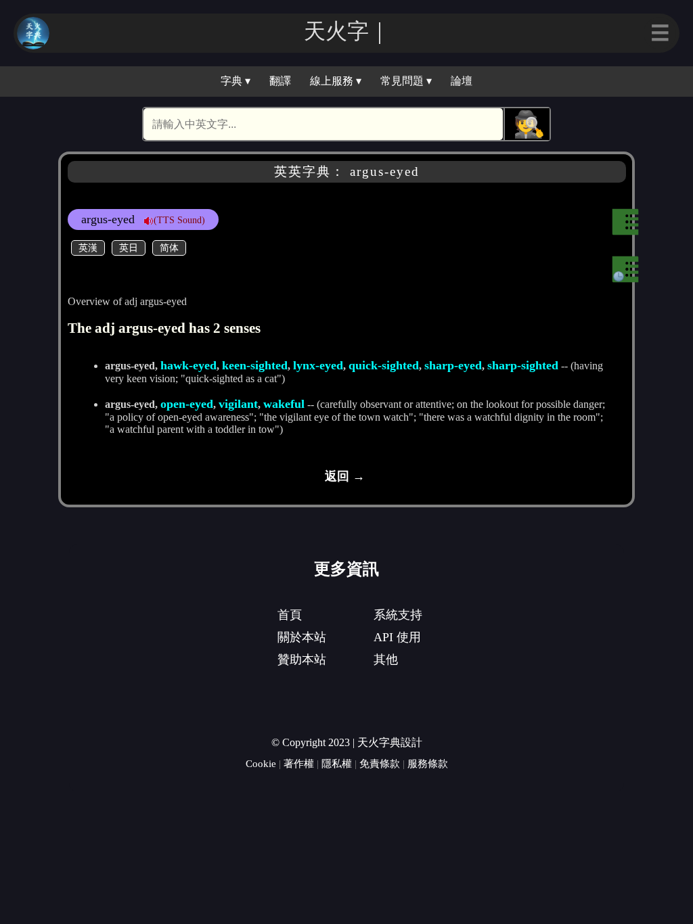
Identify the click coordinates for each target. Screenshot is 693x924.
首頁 (289, 615)
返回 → (345, 476)
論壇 (461, 81)
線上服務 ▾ (335, 81)
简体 (169, 247)
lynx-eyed (318, 365)
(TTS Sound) (179, 219)
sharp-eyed (453, 365)
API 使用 (397, 637)
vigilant (238, 404)
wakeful (284, 404)
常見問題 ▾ (406, 81)
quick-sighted (384, 365)
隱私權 (336, 763)
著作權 (299, 763)
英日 (128, 247)
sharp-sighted (522, 365)
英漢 (88, 247)
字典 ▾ (235, 81)
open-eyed (186, 404)
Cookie (261, 763)
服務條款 (427, 763)
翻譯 (280, 81)
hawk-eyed (188, 365)
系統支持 (398, 615)
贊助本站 (301, 659)
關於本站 (301, 637)
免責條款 (379, 763)
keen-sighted (255, 365)
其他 (386, 659)
